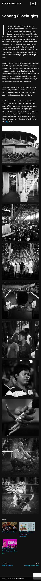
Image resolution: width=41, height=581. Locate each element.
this (7, 122)
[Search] (37, 3)
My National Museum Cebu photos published (26, 534)
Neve (3, 579)
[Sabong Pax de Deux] (9, 526)
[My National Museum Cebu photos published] (27, 526)
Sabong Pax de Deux (9, 532)
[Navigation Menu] (33, 3)
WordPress (20, 579)
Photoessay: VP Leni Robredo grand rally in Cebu (9, 551)
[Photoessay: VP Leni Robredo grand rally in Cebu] (9, 543)
